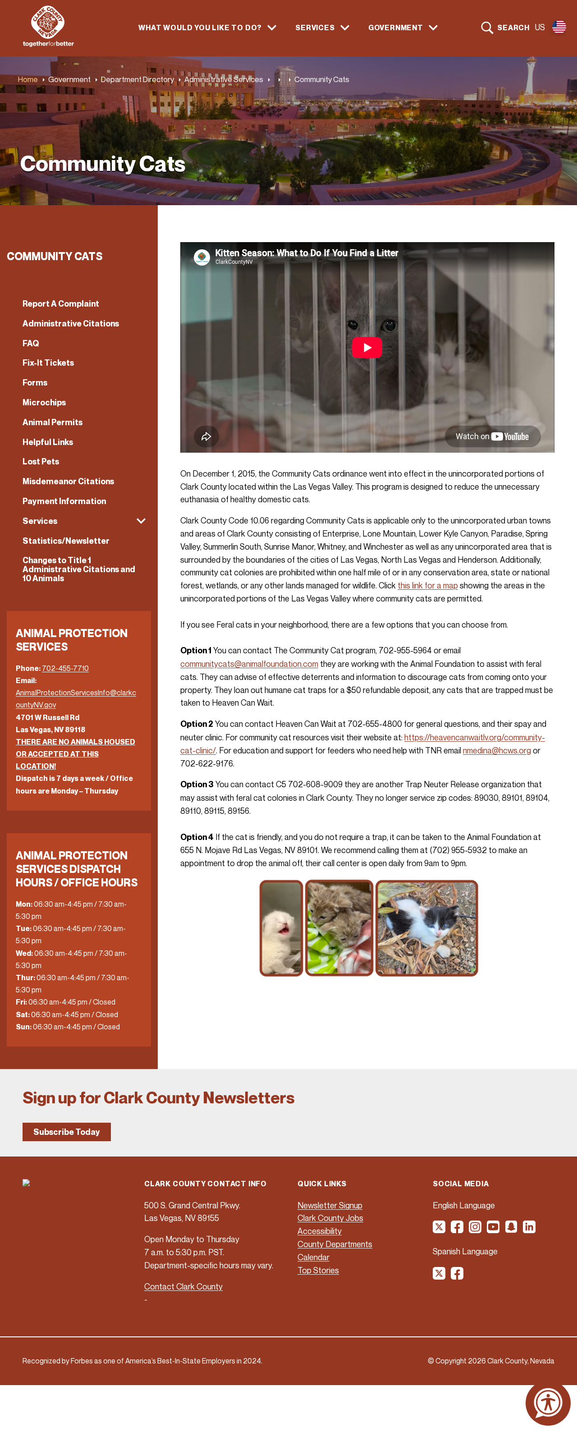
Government (69, 79)
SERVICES (314, 27)
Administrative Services (223, 79)
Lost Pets (41, 461)
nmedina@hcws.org (497, 750)
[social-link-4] (493, 1230)
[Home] (48, 44)
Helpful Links (48, 442)
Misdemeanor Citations (68, 481)
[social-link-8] (457, 1276)
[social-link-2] (457, 1230)
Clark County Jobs (330, 1218)
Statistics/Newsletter (66, 541)
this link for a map (428, 585)
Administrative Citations (71, 323)
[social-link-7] (439, 1276)
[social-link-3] (475, 1230)
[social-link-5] (511, 1230)
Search (513, 27)
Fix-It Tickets (48, 362)
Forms (35, 382)
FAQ (31, 343)
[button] (79, 521)
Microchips (44, 402)
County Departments (335, 1244)
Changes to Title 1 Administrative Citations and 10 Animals (79, 569)
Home (28, 79)
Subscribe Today (66, 1132)
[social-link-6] (529, 1230)
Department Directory (137, 79)
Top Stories (318, 1270)
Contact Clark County (183, 1286)
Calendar (314, 1257)
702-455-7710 (65, 668)
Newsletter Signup (330, 1205)
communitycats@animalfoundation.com (249, 664)
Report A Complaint (61, 303)
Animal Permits (52, 422)
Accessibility (320, 1231)
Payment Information (64, 501)
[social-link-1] (439, 1230)
